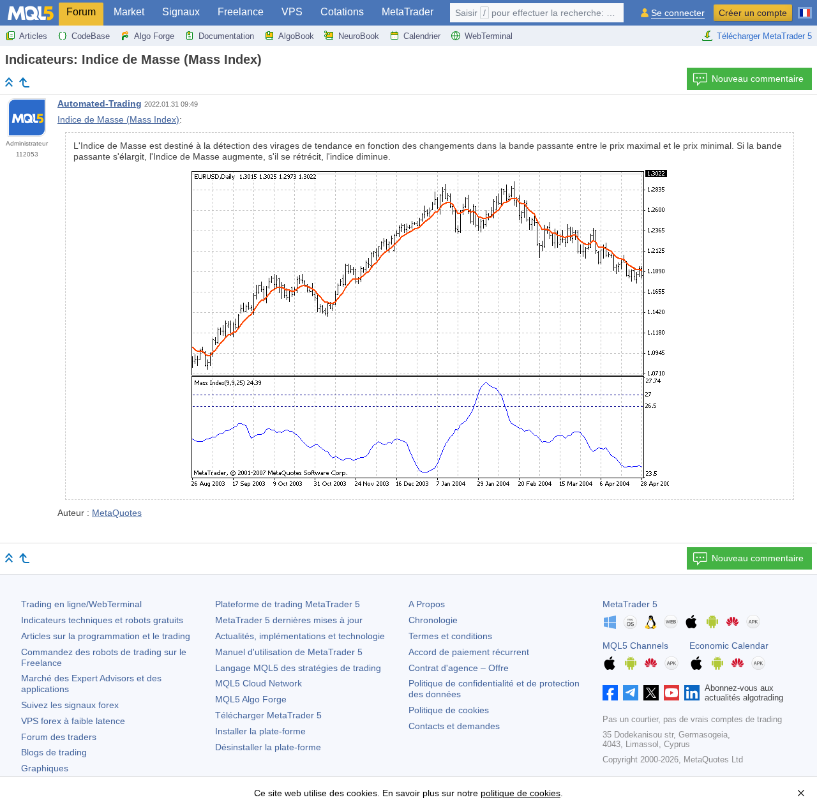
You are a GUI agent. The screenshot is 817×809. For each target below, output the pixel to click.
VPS (292, 11)
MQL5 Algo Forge (251, 699)
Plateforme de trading (287, 604)
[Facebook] (610, 692)
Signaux (181, 11)
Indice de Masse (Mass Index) (118, 119)
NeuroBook (358, 36)
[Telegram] (630, 692)
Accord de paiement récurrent (468, 652)
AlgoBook (296, 36)
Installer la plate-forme (260, 731)
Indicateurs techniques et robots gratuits (102, 620)
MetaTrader (407, 11)
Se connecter (678, 13)
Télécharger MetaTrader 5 (764, 36)
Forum (81, 11)
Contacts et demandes (454, 726)
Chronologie (433, 620)
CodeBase (90, 36)
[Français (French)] (805, 7)
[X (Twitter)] (651, 692)
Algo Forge (154, 36)
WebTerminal (489, 36)
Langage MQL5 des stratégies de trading (298, 668)
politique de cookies (520, 793)
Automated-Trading (99, 103)
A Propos (426, 604)
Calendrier (421, 36)
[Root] (9, 82)
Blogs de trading (54, 752)
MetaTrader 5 (630, 604)
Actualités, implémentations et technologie (300, 636)
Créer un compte (753, 13)
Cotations (342, 11)
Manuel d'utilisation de (289, 652)
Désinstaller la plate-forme (268, 747)
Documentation (226, 36)
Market (129, 11)
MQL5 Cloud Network (258, 683)
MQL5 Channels (635, 645)
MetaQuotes (117, 513)
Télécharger (268, 715)
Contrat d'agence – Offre (458, 668)
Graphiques (44, 768)
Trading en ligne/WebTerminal (81, 604)
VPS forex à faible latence (73, 721)
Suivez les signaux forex (70, 705)
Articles (33, 36)
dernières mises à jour (289, 620)
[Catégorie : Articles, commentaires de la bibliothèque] (24, 82)
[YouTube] (671, 692)
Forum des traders (58, 737)
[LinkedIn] (692, 692)
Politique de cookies (448, 710)
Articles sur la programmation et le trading (105, 636)
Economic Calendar (728, 645)
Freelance (241, 11)
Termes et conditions (450, 636)
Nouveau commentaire (758, 78)
